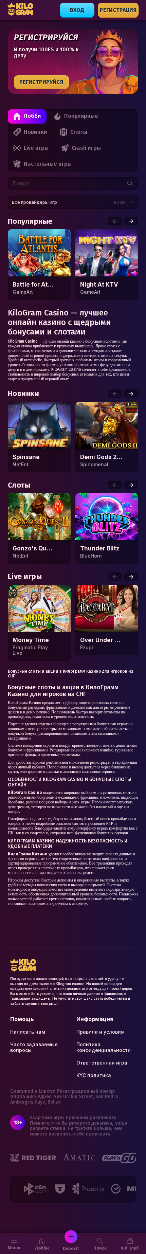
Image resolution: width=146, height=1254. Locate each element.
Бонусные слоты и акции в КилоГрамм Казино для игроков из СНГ (70, 673)
